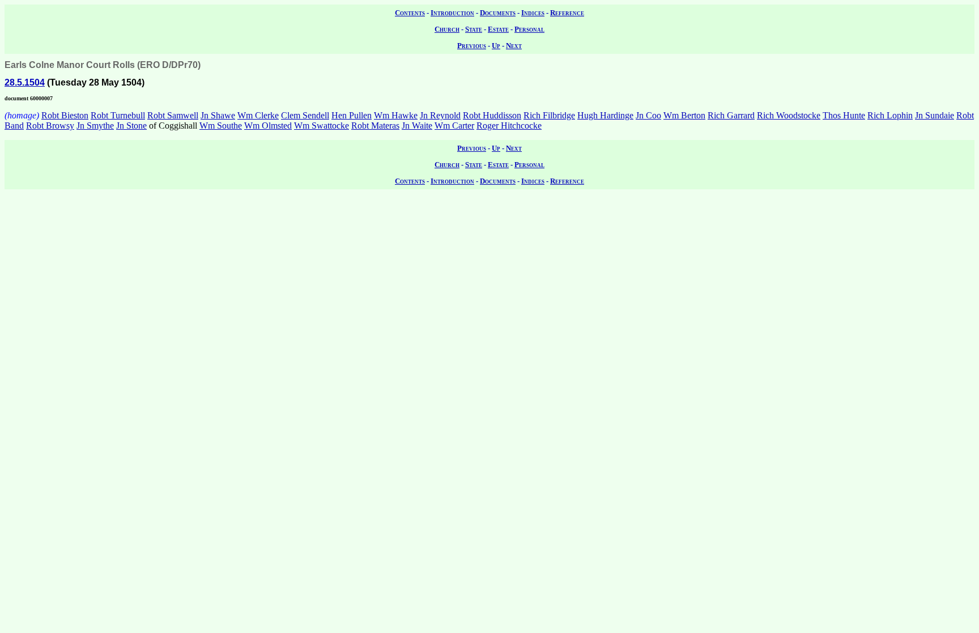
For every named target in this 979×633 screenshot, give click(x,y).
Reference (567, 13)
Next (514, 45)
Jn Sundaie (934, 115)
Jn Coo (648, 115)
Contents (410, 13)
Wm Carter (454, 125)
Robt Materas (375, 125)
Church (447, 29)
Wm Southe (220, 125)
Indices (532, 13)
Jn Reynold (440, 115)
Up (496, 45)
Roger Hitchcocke (509, 125)
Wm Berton (684, 115)
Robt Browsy (50, 125)
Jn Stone (131, 125)
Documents (498, 13)
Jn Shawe (218, 115)
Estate (498, 29)
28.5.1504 (25, 82)
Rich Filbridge (549, 115)
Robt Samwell (172, 115)
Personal (529, 29)
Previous (471, 45)
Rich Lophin (890, 115)
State (473, 29)
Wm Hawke (396, 115)
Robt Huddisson (492, 115)
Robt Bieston (64, 115)
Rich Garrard (731, 115)
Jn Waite (417, 125)
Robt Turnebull (118, 115)
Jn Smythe (95, 125)
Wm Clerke (258, 115)
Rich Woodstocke (788, 115)
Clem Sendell (305, 115)
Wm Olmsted (268, 125)
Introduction (452, 13)
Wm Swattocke (321, 125)
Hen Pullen (351, 115)
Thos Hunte (844, 115)
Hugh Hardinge (605, 115)
